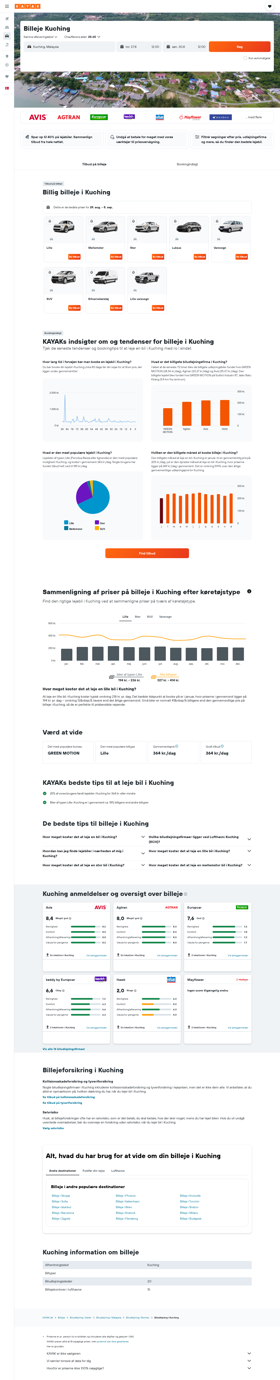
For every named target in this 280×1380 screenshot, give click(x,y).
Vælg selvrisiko (53, 1128)
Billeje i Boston (189, 1207)
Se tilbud (74, 256)
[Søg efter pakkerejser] (7, 45)
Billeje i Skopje (61, 1196)
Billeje (61, 1317)
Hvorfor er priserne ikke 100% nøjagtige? (75, 1368)
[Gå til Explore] (7, 56)
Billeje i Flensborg (127, 1218)
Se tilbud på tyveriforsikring (62, 1103)
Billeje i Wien (124, 1207)
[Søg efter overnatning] (7, 27)
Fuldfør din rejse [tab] (94, 1171)
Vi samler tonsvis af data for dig (69, 1361)
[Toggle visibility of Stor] (100, 522)
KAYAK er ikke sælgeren (64, 1353)
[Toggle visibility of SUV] (100, 528)
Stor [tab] (137, 616)
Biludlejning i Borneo (137, 1317)
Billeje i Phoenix (126, 1196)
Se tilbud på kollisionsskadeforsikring (69, 1097)
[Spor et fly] (7, 65)
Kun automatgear (260, 58)
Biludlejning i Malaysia (108, 1317)
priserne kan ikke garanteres (113, 1341)
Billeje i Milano (189, 1213)
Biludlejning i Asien (80, 1317)
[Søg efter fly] (7, 19)
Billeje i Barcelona (63, 1213)
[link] (147, 553)
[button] (6, 6)
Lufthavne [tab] (118, 1171)
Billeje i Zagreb (61, 1218)
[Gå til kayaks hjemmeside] (27, 6)
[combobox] (41, 37)
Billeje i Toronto (189, 1201)
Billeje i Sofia (60, 1201)
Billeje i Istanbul (61, 1207)
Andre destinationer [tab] (62, 1171)
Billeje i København (128, 1201)
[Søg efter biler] (7, 36)
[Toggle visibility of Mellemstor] (73, 528)
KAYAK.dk (48, 1317)
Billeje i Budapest (190, 1218)
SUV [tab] (150, 616)
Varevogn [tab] (165, 616)
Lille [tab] (125, 616)
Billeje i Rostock (125, 1213)
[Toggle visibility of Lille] (69, 522)
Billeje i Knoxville (190, 1196)
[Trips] (7, 76)
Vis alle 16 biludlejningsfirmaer (64, 1049)
